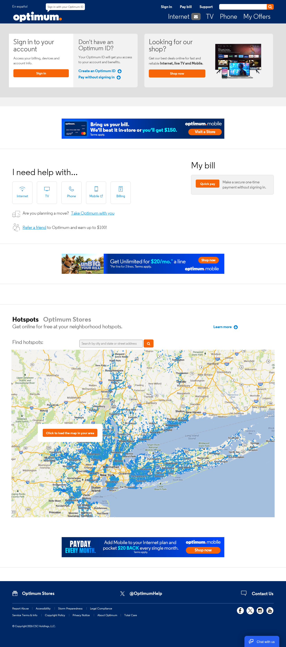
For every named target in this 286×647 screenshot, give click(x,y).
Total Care (130, 615)
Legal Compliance (101, 608)
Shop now (177, 73)
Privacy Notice (81, 615)
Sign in (166, 6)
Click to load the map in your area (70, 433)
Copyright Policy (55, 615)
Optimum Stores (67, 319)
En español (19, 6)
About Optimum (107, 615)
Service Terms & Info (24, 615)
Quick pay (207, 184)
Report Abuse (20, 608)
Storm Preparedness (70, 608)
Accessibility (43, 608)
